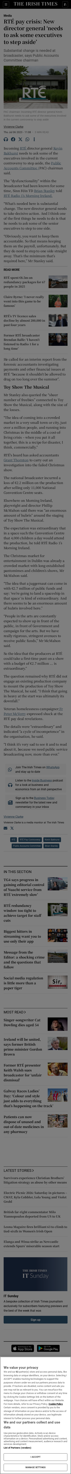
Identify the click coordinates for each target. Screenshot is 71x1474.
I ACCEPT (35, 1457)
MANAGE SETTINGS (35, 1467)
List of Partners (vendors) (17, 1447)
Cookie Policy (56, 1404)
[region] (35, 1415)
